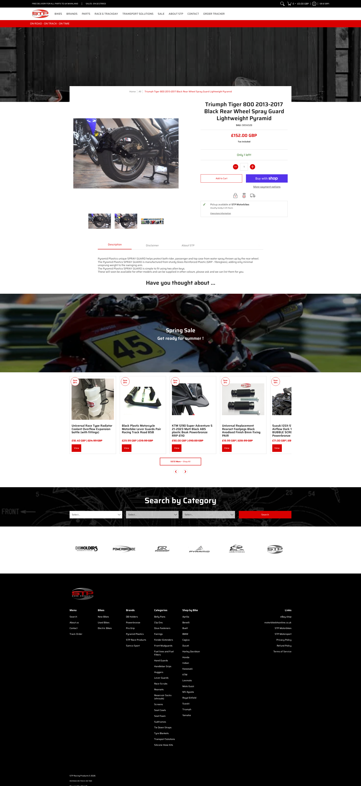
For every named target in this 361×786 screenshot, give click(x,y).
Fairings (158, 634)
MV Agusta (188, 692)
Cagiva (186, 640)
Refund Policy (284, 645)
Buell (185, 628)
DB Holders (132, 616)
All (140, 91)
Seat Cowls (160, 710)
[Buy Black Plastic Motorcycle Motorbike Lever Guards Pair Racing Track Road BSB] (143, 399)
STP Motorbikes (283, 628)
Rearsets (159, 689)
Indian (185, 663)
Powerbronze (133, 622)
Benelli (186, 622)
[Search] (282, 4)
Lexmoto (187, 680)
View (76, 448)
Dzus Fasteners (162, 628)
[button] (298, 4)
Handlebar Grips (162, 666)
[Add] (252, 166)
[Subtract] (235, 166)
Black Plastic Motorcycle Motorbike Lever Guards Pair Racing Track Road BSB (141, 429)
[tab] (115, 246)
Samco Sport (133, 645)
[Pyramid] (199, 549)
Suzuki (186, 703)
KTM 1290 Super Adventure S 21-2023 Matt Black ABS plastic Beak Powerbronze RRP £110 (192, 430)
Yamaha (186, 715)
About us (74, 622)
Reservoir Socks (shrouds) (162, 696)
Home (132, 91)
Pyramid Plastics (135, 634)
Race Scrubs (160, 683)
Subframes (160, 722)
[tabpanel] (180, 261)
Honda (185, 657)
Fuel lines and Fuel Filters (164, 653)
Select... (76, 514)
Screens (158, 704)
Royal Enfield (189, 698)
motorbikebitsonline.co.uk (277, 622)
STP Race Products (136, 640)
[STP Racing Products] (40, 14)
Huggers (158, 672)
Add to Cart (221, 178)
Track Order (76, 634)
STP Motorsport (283, 634)
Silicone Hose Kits (163, 745)
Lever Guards (161, 678)
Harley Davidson (191, 651)
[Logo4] (162, 549)
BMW (185, 634)
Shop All (180, 461)
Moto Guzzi (188, 686)
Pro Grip (130, 628)
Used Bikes (103, 622)
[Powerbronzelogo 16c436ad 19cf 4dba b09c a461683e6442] (124, 549)
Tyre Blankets (161, 733)
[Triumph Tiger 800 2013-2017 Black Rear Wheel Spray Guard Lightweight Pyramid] (99, 221)
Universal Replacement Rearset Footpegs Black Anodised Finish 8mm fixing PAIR (241, 430)
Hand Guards (161, 660)
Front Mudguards (163, 645)
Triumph (186, 709)
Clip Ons (158, 622)
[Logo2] (237, 549)
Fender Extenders (163, 640)
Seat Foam (160, 716)
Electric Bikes (105, 628)
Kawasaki (187, 669)
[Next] (185, 471)
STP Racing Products (79, 775)
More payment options (267, 187)
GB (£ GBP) (324, 3)
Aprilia (185, 616)
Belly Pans (159, 616)
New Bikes (103, 616)
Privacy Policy (283, 640)
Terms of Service (282, 651)
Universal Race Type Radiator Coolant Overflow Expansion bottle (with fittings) (92, 429)
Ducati (185, 645)
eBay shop (285, 616)
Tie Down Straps (162, 727)
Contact (73, 628)
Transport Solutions (164, 739)
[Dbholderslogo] (86, 549)
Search (73, 616)
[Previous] (176, 471)
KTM (184, 674)
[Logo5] (274, 549)
